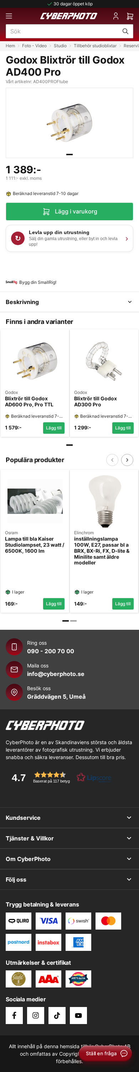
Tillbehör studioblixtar (95, 45)
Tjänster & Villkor (30, 838)
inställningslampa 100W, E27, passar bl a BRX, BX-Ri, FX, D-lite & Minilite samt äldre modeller (101, 550)
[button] (59, 777)
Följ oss (16, 879)
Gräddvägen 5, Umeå (56, 696)
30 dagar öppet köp (73, 3)
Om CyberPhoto (28, 858)
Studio (60, 45)
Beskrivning (22, 301)
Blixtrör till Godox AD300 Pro (95, 401)
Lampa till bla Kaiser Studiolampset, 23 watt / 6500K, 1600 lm (34, 545)
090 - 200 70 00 (50, 651)
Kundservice (23, 817)
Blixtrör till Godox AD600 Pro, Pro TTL (29, 401)
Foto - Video (34, 45)
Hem (10, 45)
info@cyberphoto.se (55, 673)
